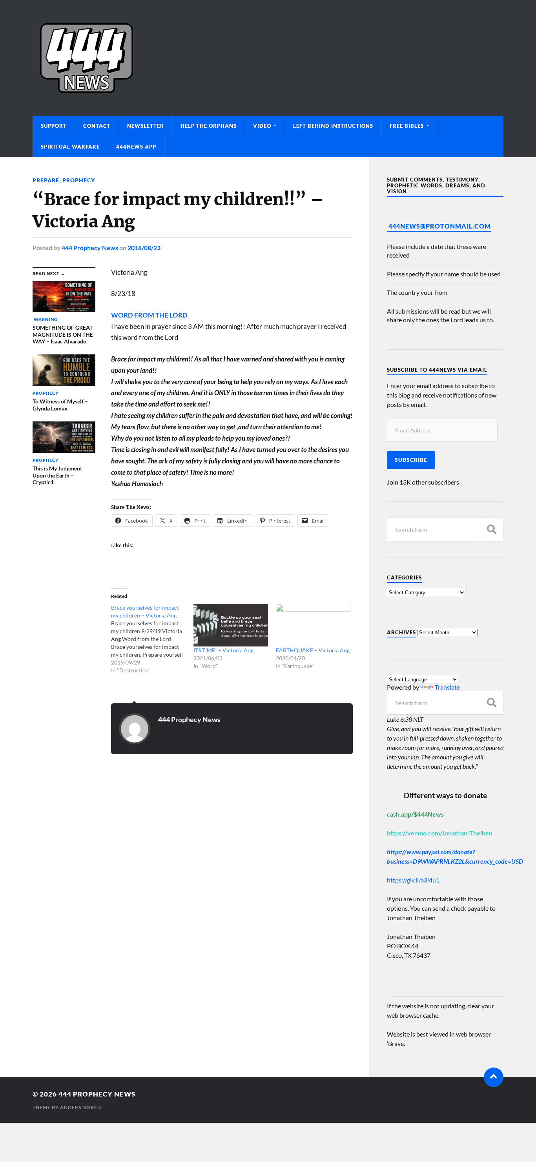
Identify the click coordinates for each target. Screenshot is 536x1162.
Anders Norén (80, 1107)
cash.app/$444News (415, 814)
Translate (447, 687)
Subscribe (411, 460)
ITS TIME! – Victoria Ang (223, 650)
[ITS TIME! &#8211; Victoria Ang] (230, 625)
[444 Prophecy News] (268, 58)
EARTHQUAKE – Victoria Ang (313, 650)
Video (262, 126)
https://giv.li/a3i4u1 (413, 880)
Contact (97, 126)
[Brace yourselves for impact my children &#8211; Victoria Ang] (152, 639)
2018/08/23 (144, 247)
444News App (136, 146)
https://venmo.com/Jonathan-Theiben (439, 833)
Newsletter (145, 126)
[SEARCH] (491, 529)
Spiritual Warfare (70, 146)
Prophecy (78, 180)
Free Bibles (407, 126)
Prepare (46, 180)
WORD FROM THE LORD (149, 315)
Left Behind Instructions (333, 126)
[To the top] (493, 1077)
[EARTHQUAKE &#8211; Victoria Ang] (313, 625)
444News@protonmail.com (439, 226)
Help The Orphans (208, 126)
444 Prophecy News (90, 247)
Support (54, 126)
